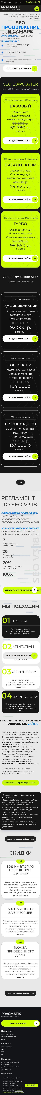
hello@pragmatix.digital (11, 1062)
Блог (3, 1054)
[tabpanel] (20, 810)
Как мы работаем (7, 1047)
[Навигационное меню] (37, 9)
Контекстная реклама (8, 1036)
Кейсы (3, 1049)
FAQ (2, 1052)
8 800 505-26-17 (33, 2)
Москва (7, 2)
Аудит (3, 1039)
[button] (20, 68)
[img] (11, 7)
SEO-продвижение (7, 1034)
